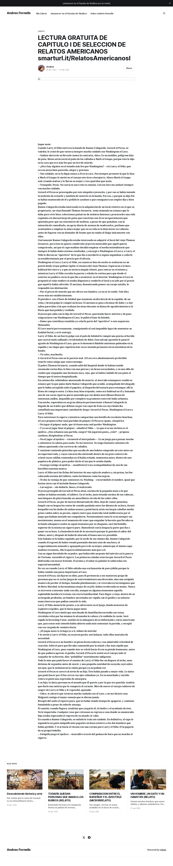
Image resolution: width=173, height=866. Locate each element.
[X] (83, 837)
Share (129, 68)
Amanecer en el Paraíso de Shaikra (69, 13)
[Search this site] (164, 13)
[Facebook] (89, 837)
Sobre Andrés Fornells (102, 13)
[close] (170, 3)
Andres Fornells (19, 13)
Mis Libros (41, 13)
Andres (50, 66)
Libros (41, 31)
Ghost (163, 849)
